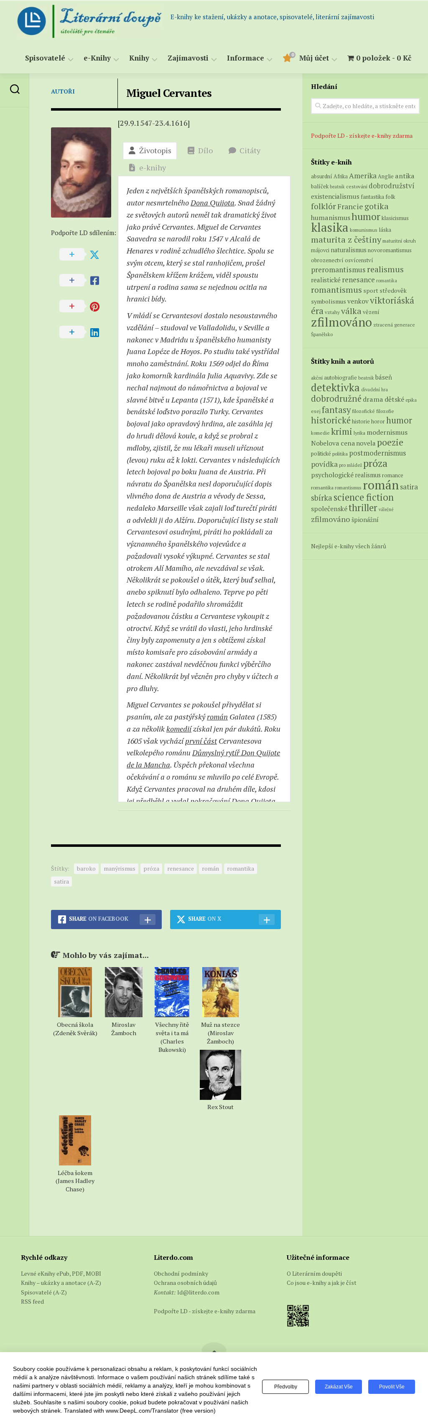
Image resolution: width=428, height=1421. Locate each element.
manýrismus (119, 868)
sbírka (321, 497)
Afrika (341, 176)
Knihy (139, 58)
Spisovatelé (45, 58)
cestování (356, 186)
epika (411, 400)
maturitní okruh (399, 241)
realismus (385, 269)
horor (378, 421)
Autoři (63, 91)
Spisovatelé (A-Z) (44, 1292)
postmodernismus (377, 453)
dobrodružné (336, 398)
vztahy (332, 312)
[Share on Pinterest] (84, 306)
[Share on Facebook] (84, 281)
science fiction (364, 497)
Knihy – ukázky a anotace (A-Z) (61, 1283)
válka (351, 311)
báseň (383, 377)
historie (361, 421)
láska (385, 229)
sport (370, 290)
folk (390, 196)
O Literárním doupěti (314, 1273)
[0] (287, 59)
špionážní (365, 520)
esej (316, 411)
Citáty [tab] (249, 150)
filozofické (363, 411)
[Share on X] (84, 255)
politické (321, 453)
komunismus (363, 230)
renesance (180, 868)
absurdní (321, 176)
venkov (358, 301)
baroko (86, 868)
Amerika (363, 175)
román (217, 717)
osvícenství (359, 260)
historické (331, 420)
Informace (245, 58)
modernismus (387, 432)
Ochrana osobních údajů (185, 1283)
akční (317, 377)
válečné (386, 509)
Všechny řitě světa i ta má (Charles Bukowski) (172, 1037)
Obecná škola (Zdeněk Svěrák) (75, 1029)
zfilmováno (341, 322)
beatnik (337, 187)
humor (366, 216)
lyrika (359, 432)
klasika (330, 227)
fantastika (372, 196)
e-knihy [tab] (152, 167)
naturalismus (349, 250)
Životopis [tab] (155, 150)
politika (340, 454)
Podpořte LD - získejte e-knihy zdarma (362, 135)
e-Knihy (97, 58)
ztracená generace (394, 325)
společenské (329, 508)
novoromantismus (390, 250)
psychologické (332, 474)
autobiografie (340, 377)
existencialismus (335, 196)
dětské (394, 399)
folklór (323, 206)
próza (151, 868)
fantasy (336, 409)
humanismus (330, 217)
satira (61, 881)
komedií (178, 729)
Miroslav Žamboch (123, 1029)
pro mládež (350, 465)
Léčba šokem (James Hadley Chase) (75, 1181)
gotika (376, 206)
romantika (240, 868)
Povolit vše (392, 1387)
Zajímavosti (188, 58)
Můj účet (314, 58)
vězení (371, 312)
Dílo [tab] (205, 150)
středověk (393, 290)
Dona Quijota (212, 203)
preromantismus (338, 269)
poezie (390, 442)
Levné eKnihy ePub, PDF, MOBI (61, 1273)
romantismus (336, 289)
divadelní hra (374, 390)
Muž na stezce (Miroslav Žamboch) (220, 1033)
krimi (341, 431)
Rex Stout (220, 1107)
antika (405, 175)
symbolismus (328, 301)
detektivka (335, 387)
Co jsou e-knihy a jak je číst (322, 1283)
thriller (363, 508)
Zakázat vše (339, 1387)
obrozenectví (327, 260)
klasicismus (395, 218)
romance (392, 475)
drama (373, 399)
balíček (320, 186)
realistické (326, 280)
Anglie (386, 176)
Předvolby (285, 1387)
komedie (320, 433)
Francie (350, 206)
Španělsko (322, 334)
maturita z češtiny (346, 239)
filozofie (385, 411)
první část (201, 741)
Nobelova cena (333, 443)
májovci (320, 250)
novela (366, 443)
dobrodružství (392, 185)
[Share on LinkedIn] (84, 332)
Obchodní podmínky (181, 1273)
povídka (324, 464)
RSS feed (32, 1301)
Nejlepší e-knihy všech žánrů (348, 546)
